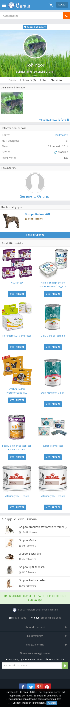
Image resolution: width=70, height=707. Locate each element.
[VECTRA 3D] (17, 264)
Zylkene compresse (53, 445)
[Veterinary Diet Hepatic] (17, 478)
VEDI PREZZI (17, 294)
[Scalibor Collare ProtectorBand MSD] (17, 370)
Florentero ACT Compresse (16, 335)
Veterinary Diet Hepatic (17, 496)
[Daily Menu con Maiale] (53, 372)
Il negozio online (35, 644)
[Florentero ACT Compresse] (17, 317)
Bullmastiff (22, 71)
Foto (43, 80)
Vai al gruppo (34, 234)
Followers (28, 80)
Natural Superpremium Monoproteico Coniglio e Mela (53, 286)
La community (35, 635)
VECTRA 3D (17, 282)
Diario (12, 80)
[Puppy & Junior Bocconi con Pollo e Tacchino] (17, 427)
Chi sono (56, 80)
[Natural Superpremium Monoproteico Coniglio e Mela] (53, 264)
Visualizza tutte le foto (53, 119)
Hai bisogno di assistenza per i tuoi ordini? (35, 598)
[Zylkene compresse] (53, 427)
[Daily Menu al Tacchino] (53, 317)
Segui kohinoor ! (36, 27)
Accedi (62, 4)
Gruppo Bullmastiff (37, 214)
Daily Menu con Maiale (53, 392)
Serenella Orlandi (44, 71)
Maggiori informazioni (33, 702)
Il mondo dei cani (35, 627)
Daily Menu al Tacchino (53, 335)
